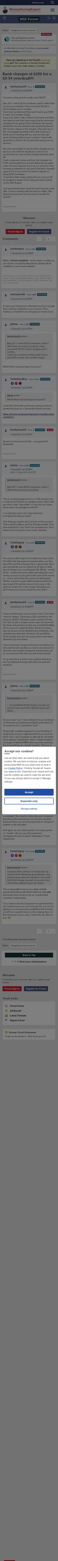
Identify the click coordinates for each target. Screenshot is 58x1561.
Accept (29, 792)
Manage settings (29, 808)
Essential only (29, 801)
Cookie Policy (15, 768)
